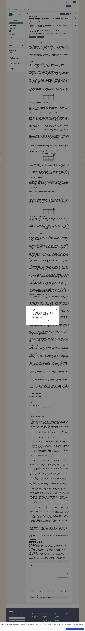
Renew (41, 317)
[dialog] (42, 315)
